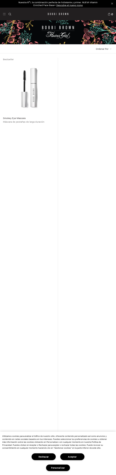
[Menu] (4, 14)
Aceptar (72, 456)
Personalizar (58, 468)
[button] (4, 13)
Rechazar (44, 456)
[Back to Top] (106, 359)
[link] (110, 14)
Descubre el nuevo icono (69, 5)
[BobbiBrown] (58, 14)
